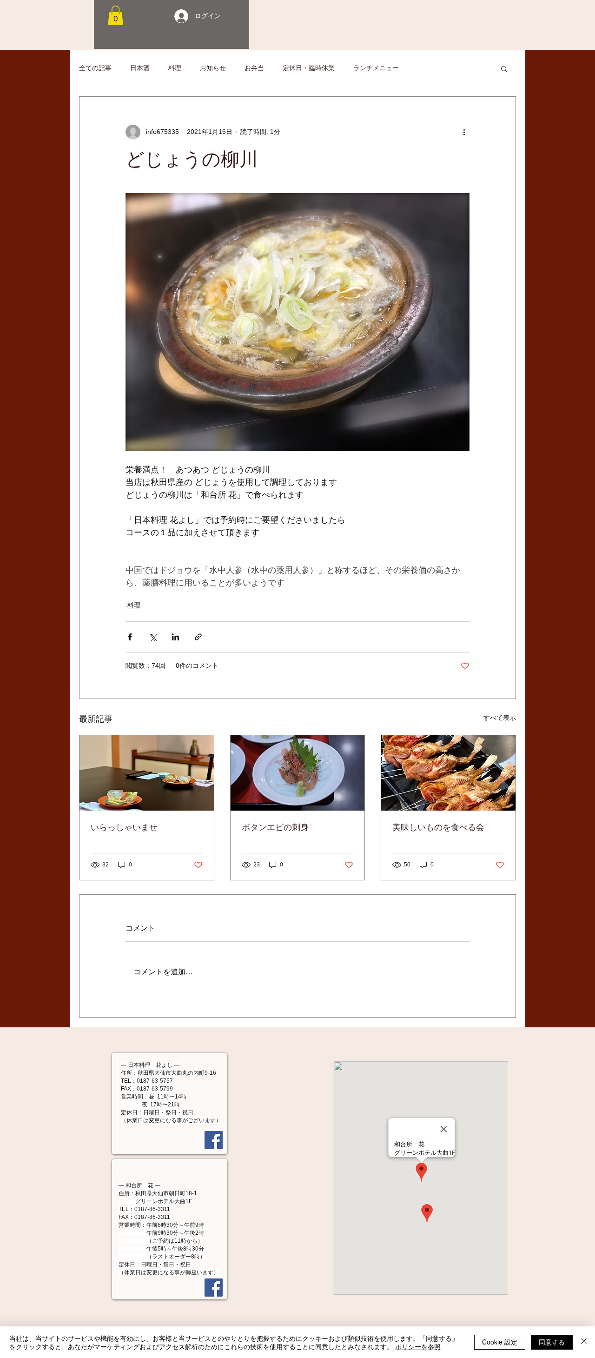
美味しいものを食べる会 (438, 827)
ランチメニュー (376, 68)
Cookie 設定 (499, 1341)
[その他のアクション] (463, 132)
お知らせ (213, 68)
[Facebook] (214, 1140)
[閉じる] (583, 1342)
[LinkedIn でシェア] (175, 636)
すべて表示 (499, 717)
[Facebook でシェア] (130, 636)
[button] (115, 15)
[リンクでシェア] (198, 636)
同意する (552, 1341)
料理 (174, 68)
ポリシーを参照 (418, 1346)
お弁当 (254, 68)
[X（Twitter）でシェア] (152, 636)
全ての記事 (95, 68)
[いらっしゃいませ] (146, 773)
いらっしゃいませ (124, 827)
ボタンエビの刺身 (275, 827)
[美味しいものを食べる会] (448, 773)
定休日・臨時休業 (309, 68)
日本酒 (140, 68)
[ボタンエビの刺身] (298, 773)
